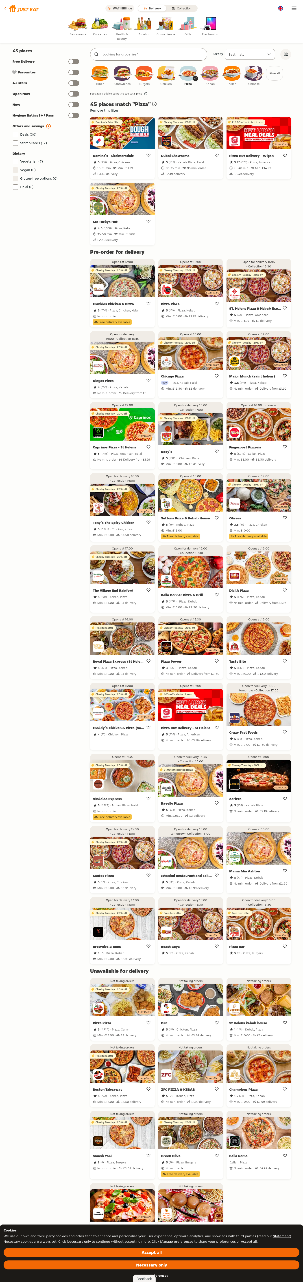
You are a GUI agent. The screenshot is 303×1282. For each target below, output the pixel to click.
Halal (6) (27, 187)
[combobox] (153, 54)
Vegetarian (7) (31, 161)
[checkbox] (100, 76)
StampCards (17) (33, 143)
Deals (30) (28, 134)
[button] (21, 8)
